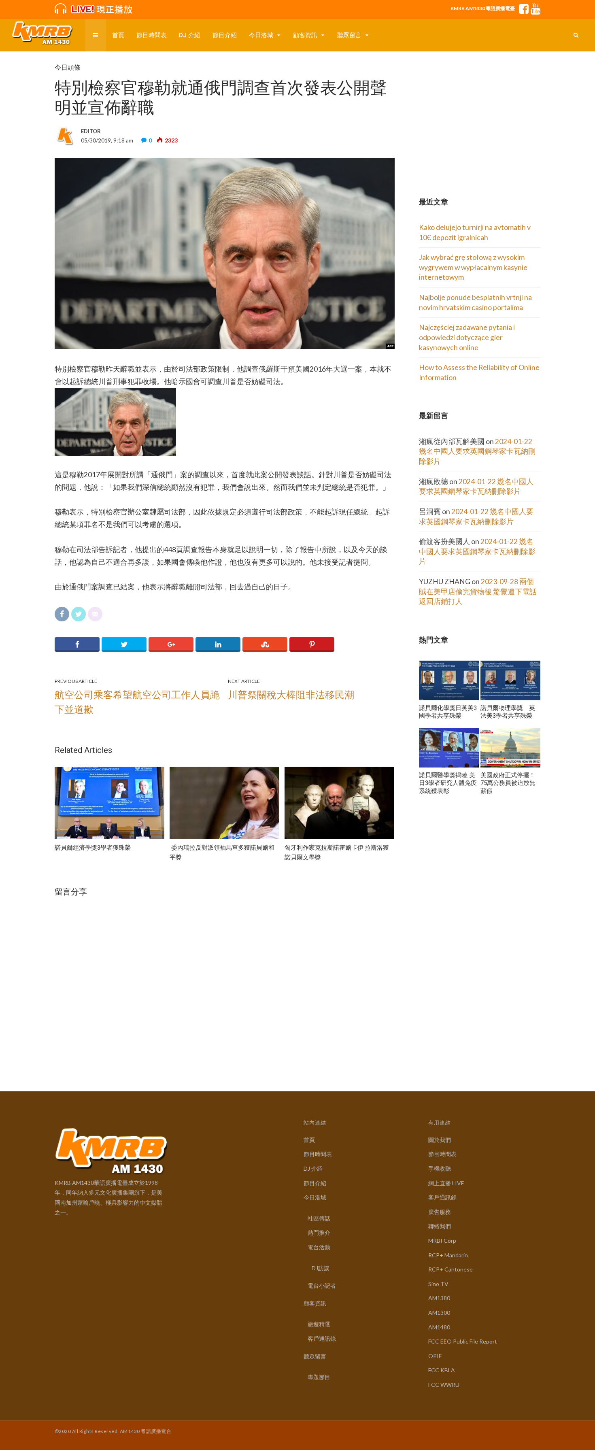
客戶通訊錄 (322, 1338)
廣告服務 (439, 1211)
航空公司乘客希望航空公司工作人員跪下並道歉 (137, 702)
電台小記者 (322, 1285)
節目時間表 (151, 35)
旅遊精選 (319, 1323)
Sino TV (438, 1283)
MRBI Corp (442, 1240)
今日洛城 (261, 35)
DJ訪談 (320, 1268)
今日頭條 (68, 67)
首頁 (118, 35)
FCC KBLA (441, 1370)
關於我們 (439, 1139)
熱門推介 (319, 1232)
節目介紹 (224, 35)
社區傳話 (319, 1218)
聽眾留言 (349, 35)
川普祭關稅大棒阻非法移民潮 (291, 694)
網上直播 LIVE (446, 1183)
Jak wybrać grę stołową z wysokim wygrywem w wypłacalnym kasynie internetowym (473, 267)
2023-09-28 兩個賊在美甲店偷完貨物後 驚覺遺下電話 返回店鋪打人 (478, 591)
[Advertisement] (479, 114)
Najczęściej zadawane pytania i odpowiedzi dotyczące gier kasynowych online (467, 337)
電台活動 (319, 1247)
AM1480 (439, 1327)
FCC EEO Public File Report (462, 1341)
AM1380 (439, 1298)
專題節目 (319, 1376)
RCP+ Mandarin (448, 1255)
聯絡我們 (439, 1226)
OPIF (435, 1355)
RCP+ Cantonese (450, 1269)
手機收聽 (439, 1168)
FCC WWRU (443, 1384)
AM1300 (439, 1312)
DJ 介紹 (189, 35)
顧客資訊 (305, 35)
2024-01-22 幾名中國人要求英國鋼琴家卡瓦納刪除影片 (477, 451)
